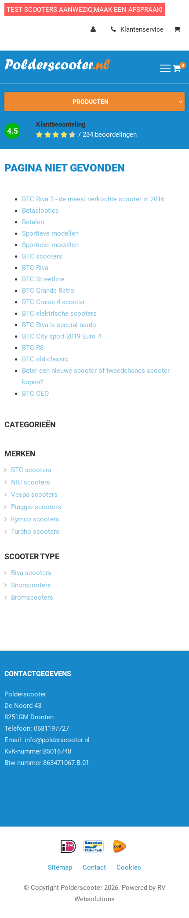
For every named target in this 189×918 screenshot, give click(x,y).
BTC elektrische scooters (59, 313)
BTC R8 (33, 348)
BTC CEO (35, 393)
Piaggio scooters (36, 507)
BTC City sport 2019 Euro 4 (61, 336)
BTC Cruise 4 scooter (53, 302)
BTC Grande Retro (48, 291)
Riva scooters (31, 573)
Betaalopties (40, 211)
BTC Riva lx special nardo (59, 325)
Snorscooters (31, 585)
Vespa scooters (34, 495)
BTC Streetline (43, 279)
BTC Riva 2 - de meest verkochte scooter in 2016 (93, 199)
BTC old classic (45, 359)
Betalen (33, 222)
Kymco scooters (35, 519)
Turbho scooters (35, 532)
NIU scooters (30, 482)
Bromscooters (32, 597)
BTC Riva (35, 268)
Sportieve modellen (50, 233)
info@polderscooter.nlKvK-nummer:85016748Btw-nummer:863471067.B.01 (47, 751)
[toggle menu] (165, 68)
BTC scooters (42, 256)
